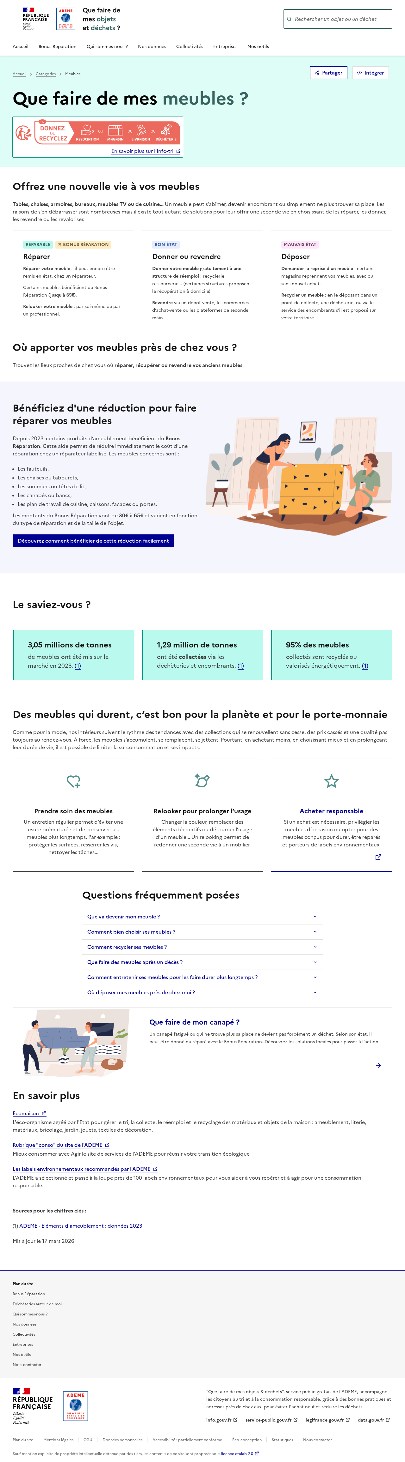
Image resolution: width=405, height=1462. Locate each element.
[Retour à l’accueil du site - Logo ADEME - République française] (76, 1406)
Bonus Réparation (58, 46)
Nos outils (258, 46)
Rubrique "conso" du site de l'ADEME (58, 1145)
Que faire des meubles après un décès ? (135, 962)
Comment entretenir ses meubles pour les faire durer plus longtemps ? (172, 977)
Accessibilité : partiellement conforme (188, 1440)
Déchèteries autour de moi (37, 1304)
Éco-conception (247, 1440)
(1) (78, 665)
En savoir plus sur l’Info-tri (142, 151)
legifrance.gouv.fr (325, 1420)
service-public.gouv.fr (269, 1420)
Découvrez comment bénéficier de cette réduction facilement (93, 540)
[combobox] (343, 19)
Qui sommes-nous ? (107, 46)
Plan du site (23, 1440)
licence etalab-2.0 (237, 1454)
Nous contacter (27, 1365)
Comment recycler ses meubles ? (127, 947)
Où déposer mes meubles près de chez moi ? (141, 992)
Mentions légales (58, 1440)
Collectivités (189, 46)
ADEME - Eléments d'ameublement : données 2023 (80, 1226)
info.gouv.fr (219, 1420)
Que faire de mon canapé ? (194, 1022)
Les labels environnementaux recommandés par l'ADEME (82, 1169)
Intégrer (374, 72)
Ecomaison (26, 1113)
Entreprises (225, 46)
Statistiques (283, 1440)
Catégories (46, 74)
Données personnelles (123, 1440)
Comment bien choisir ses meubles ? (131, 932)
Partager (332, 72)
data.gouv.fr (371, 1420)
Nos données (152, 46)
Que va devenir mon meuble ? (123, 916)
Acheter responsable (332, 811)
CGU (88, 1440)
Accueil (20, 46)
